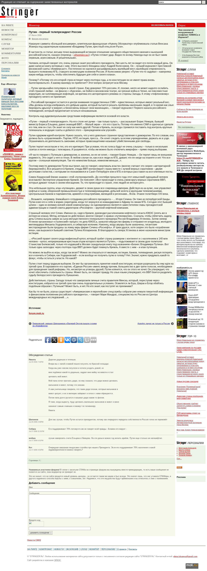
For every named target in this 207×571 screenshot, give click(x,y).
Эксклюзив (72, 549)
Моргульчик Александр (187, 448)
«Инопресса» (81, 54)
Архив (4, 77)
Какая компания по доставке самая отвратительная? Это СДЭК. (189, 350)
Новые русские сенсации (187, 381)
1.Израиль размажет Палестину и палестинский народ (192, 42)
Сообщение (34, 493)
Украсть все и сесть (185, 117)
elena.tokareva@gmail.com (185, 556)
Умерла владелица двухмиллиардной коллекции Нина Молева (189, 422)
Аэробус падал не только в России (154, 323)
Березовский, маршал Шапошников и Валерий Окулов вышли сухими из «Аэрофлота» (65, 324)
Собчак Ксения (184, 451)
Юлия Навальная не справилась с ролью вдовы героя (188, 210)
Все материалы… (186, 127)
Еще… (179, 459)
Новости (59, 549)
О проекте (5, 68)
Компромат (45, 549)
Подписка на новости (10, 75)
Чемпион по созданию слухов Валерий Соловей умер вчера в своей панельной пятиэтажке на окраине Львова (191, 101)
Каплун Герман (184, 450)
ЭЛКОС (57, 560)
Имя (31, 487)
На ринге (32, 549)
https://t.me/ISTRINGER (189, 158)
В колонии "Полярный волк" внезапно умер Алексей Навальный (188, 389)
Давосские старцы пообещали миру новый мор (190, 397)
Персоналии (108, 549)
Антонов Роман (184, 453)
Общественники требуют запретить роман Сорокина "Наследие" (188, 406)
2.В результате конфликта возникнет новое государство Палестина (192, 50)
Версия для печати (40, 39)
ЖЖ (179, 160)
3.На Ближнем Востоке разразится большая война (192, 56)
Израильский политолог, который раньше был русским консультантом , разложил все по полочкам (12, 102)
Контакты (5, 71)
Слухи (83, 549)
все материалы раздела (162, 25)
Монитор (94, 549)
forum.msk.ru (36, 313)
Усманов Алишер (185, 455)
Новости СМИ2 (34, 540)
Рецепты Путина (184, 122)
